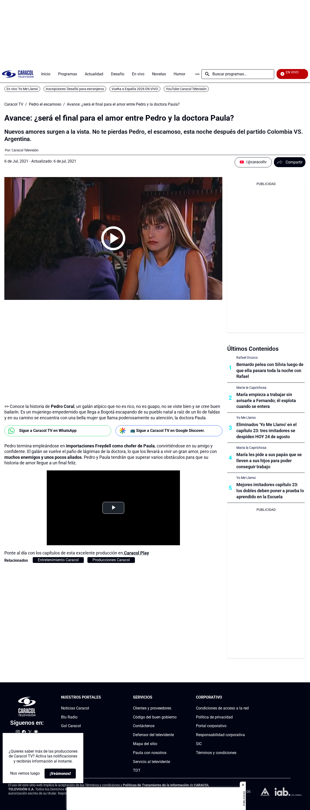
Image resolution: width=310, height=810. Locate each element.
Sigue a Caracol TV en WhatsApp (48, 430)
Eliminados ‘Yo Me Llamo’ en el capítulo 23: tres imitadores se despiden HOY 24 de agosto (266, 430)
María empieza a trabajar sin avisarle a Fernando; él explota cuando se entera (266, 400)
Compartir (294, 162)
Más (197, 74)
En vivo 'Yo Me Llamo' (22, 89)
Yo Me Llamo (246, 418)
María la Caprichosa (251, 387)
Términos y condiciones (216, 752)
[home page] (17, 74)
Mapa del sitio (145, 743)
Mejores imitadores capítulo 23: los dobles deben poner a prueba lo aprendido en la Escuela (270, 490)
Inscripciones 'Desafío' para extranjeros (75, 89)
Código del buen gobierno (155, 717)
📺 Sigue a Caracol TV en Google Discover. (167, 430)
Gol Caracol (71, 726)
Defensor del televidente (153, 734)
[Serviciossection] (175, 697)
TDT (136, 770)
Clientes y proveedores (152, 708)
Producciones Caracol (111, 560)
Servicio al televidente (151, 761)
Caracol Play (136, 552)
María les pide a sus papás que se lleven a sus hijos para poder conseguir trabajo (269, 460)
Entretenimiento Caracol (58, 560)
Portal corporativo (211, 726)
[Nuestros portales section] (102, 697)
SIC (199, 743)
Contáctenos (144, 726)
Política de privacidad (214, 717)
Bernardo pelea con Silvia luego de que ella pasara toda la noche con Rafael (269, 370)
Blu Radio (69, 717)
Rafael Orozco (247, 357)
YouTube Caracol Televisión (186, 89)
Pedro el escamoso (45, 104)
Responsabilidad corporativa (220, 734)
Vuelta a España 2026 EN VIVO (135, 89)
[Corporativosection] (247, 697)
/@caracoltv (256, 162)
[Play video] (113, 238)
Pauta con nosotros (149, 752)
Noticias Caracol (75, 708)
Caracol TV (13, 104)
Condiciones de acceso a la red (222, 708)
